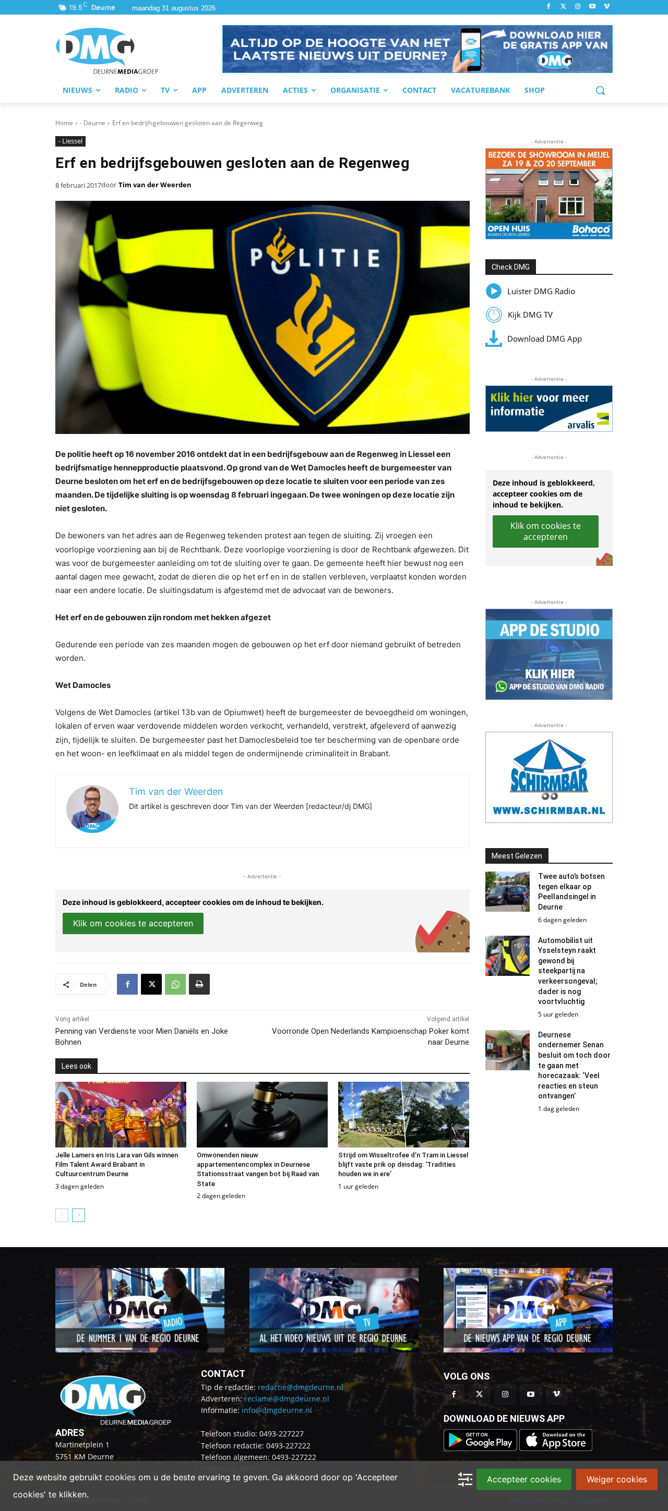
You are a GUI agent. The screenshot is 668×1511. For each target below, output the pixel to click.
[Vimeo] (607, 7)
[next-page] (78, 1215)
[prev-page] (61, 1215)
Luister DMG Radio (541, 291)
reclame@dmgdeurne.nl (286, 1399)
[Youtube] (592, 7)
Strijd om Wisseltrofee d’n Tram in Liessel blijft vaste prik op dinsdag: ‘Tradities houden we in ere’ (403, 1164)
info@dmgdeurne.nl (277, 1410)
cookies (120, 1477)
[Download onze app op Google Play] (481, 1448)
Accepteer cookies (524, 1479)
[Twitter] (563, 7)
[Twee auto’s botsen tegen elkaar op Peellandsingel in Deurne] (507, 892)
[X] (151, 984)
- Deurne (92, 122)
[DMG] (138, 50)
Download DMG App (544, 338)
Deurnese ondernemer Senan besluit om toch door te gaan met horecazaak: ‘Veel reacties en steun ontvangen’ (574, 1066)
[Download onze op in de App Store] (555, 1448)
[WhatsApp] (175, 984)
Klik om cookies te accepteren (133, 923)
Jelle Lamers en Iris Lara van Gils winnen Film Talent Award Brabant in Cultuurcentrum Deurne (116, 1164)
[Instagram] (578, 7)
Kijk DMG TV (530, 314)
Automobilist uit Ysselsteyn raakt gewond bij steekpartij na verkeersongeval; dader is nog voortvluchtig (568, 971)
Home (64, 122)
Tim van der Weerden (155, 184)
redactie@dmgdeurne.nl (300, 1387)
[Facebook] (549, 7)
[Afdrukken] (199, 984)
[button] (417, 49)
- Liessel (70, 141)
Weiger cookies (617, 1479)
